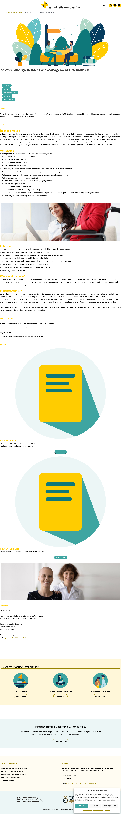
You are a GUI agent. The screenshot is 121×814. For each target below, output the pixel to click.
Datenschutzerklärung (98, 810)
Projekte (21, 12)
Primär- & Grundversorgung (10, 777)
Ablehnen (95, 806)
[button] (118, 685)
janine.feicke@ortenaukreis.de (17, 637)
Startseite (3, 12)
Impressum (107, 810)
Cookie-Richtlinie (87, 810)
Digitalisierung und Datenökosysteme (14, 768)
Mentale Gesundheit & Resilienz (12, 771)
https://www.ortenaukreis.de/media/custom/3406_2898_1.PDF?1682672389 (23, 336)
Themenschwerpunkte (12, 12)
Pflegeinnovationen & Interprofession (14, 774)
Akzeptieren (81, 806)
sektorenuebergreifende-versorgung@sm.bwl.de (81, 783)
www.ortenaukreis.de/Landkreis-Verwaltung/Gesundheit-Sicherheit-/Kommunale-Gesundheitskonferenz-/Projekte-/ (34, 327)
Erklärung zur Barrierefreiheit (69, 809)
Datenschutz (55, 809)
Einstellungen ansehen (110, 806)
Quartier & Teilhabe (7, 780)
